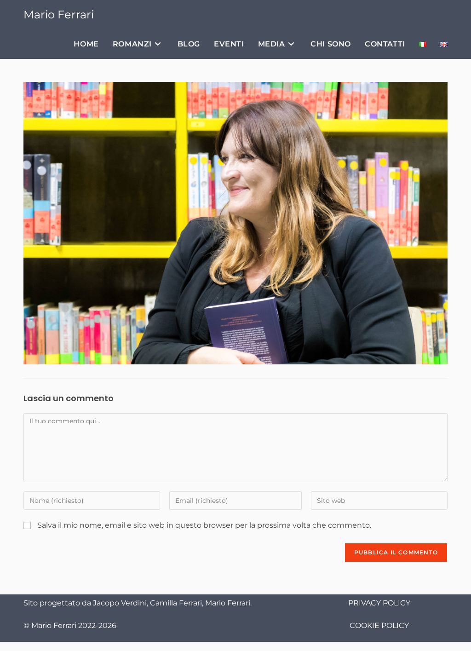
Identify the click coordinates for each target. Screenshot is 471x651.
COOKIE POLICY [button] (379, 625)
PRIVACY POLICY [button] (379, 603)
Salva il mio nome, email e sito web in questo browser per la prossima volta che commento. (204, 525)
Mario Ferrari (58, 14)
